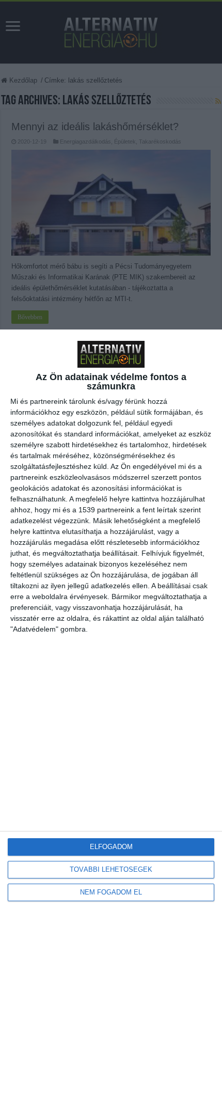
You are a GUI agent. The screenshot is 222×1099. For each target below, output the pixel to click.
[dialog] (111, 714)
